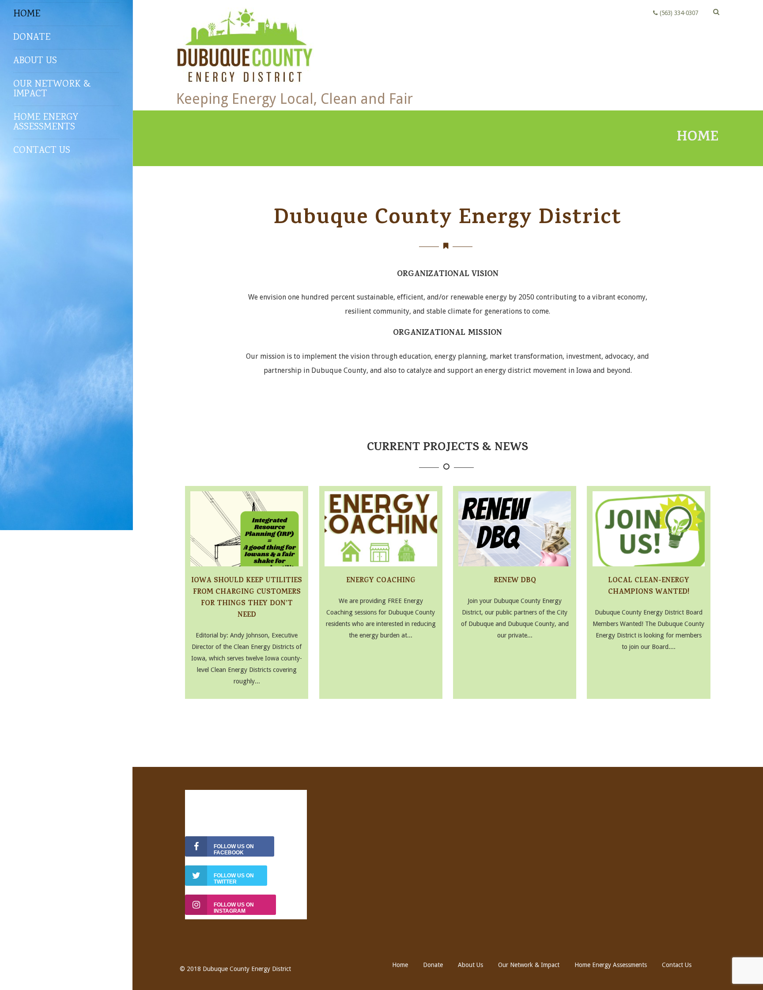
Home (26, 14)
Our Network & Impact (52, 89)
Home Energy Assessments (45, 122)
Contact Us (41, 151)
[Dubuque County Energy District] (245, 87)
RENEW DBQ (515, 581)
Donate (31, 37)
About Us (35, 61)
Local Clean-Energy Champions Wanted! (648, 587)
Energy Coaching (380, 581)
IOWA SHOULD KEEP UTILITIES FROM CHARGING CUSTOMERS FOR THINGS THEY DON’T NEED (246, 598)
